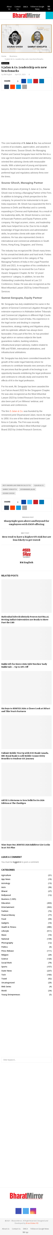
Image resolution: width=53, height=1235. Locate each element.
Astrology (5, 883)
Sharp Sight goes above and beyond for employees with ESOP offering (26, 522)
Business (5, 63)
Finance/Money (8, 915)
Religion (4, 954)
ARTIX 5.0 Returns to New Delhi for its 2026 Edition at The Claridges (22, 801)
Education (5, 903)
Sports (4, 966)
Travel (4, 978)
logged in (17, 862)
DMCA (25, 7)
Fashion (4, 911)
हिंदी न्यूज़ (49, 7)
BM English (8, 74)
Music (4, 935)
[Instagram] (33, 1211)
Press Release (7, 951)
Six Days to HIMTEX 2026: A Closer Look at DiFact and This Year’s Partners (25, 710)
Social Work (6, 962)
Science (4, 958)
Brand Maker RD (32, 1223)
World (4, 990)
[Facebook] (18, 1211)
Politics (4, 947)
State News (6, 970)
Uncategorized (8, 982)
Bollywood (6, 895)
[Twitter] (26, 1211)
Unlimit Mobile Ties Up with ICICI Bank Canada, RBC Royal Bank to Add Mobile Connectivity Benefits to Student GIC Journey (25, 756)
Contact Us (18, 7)
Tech (3, 974)
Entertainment (7, 907)
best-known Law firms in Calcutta (17, 485)
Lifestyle (5, 931)
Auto (3, 887)
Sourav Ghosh (8, 493)
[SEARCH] (49, 1060)
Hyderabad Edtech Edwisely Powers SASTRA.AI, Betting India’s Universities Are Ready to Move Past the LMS (25, 619)
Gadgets (5, 923)
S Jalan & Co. (16, 411)
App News (5, 879)
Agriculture (6, 875)
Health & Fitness (8, 927)
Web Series (6, 986)
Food (3, 919)
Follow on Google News (37, 7)
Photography (7, 942)
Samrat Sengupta (10, 489)
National (5, 939)
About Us (9, 7)
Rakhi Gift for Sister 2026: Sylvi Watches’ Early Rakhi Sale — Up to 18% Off (24, 665)
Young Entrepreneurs (10, 994)
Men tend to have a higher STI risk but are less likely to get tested (26, 538)
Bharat (4, 891)
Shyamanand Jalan (27, 489)
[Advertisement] (26, 117)
